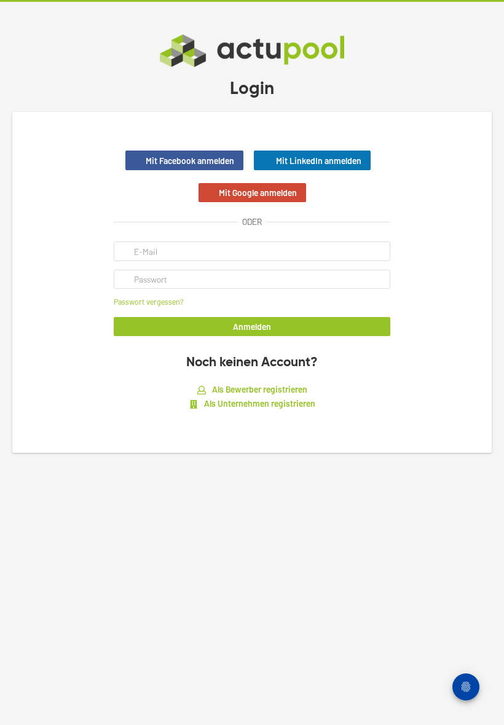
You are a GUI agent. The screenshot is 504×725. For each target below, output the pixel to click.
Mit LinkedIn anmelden (318, 160)
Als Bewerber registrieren (258, 389)
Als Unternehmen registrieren (258, 403)
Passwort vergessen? (149, 302)
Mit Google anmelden (258, 192)
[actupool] (252, 50)
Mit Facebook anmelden (190, 160)
